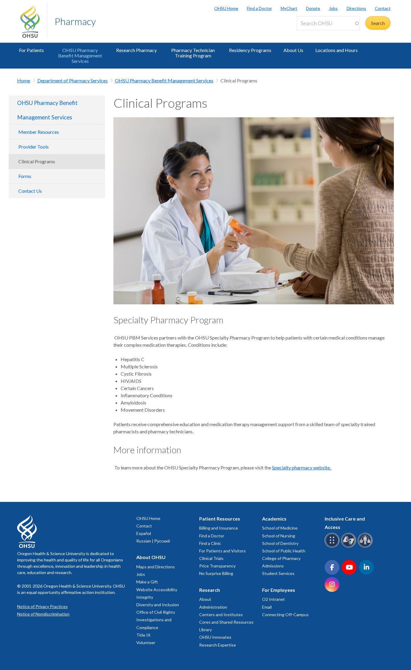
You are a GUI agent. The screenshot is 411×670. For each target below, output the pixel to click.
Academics (274, 518)
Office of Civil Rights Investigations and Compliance (155, 620)
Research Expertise (217, 644)
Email (267, 607)
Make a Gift (147, 581)
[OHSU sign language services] (349, 546)
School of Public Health (283, 550)
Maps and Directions (155, 566)
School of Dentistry (280, 543)
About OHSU (150, 557)
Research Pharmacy (136, 50)
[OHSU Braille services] (333, 546)
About (205, 599)
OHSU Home (226, 8)
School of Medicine (280, 527)
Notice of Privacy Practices (42, 606)
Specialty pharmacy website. (302, 467)
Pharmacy (75, 21)
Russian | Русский (153, 540)
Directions (356, 8)
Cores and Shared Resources (226, 622)
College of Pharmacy (281, 558)
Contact (383, 8)
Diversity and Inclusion (157, 604)
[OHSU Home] (33, 21)
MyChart (289, 8)
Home (23, 80)
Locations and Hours (336, 50)
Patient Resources (219, 518)
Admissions (273, 565)
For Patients (31, 50)
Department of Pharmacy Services (72, 80)
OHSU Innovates (215, 637)
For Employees (278, 590)
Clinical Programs (36, 161)
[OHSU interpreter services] (366, 546)
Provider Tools (33, 146)
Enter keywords (315, 34)
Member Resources (38, 132)
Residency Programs (250, 50)
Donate (313, 8)
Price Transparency (217, 565)
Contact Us (30, 191)
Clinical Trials (211, 558)
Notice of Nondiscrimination (43, 613)
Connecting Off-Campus (285, 614)
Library (205, 629)
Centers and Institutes (221, 614)
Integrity (144, 597)
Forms (24, 176)
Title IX (143, 635)
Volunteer (145, 642)
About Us (293, 50)
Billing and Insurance (218, 527)
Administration (213, 607)
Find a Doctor (259, 8)
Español (143, 533)
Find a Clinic (210, 543)
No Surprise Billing (216, 573)
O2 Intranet (273, 599)
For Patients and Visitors (222, 550)
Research (209, 590)
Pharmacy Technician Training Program (193, 52)
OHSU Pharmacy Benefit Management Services (80, 55)
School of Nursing (278, 535)
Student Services (278, 573)
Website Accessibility (156, 589)
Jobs (333, 8)
